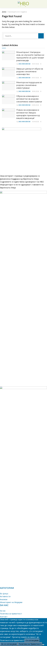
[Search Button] (41, 35)
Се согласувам (32, 640)
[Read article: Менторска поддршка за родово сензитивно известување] (8, 85)
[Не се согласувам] (43, 644)
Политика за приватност (11, 613)
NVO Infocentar (24, 64)
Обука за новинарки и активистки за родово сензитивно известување (29, 99)
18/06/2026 (35, 91)
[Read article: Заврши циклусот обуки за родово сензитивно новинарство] (8, 72)
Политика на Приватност (30, 644)
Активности (5, 596)
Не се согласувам (9, 644)
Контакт (3, 616)
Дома (4, 12)
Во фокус (4, 593)
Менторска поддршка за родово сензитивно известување (29, 85)
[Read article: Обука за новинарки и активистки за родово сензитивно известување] (8, 99)
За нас (3, 611)
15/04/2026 (35, 122)
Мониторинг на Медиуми (11, 602)
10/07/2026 (35, 64)
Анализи (3, 599)
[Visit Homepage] (23, 4)
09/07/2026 (35, 78)
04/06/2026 (35, 105)
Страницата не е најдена (17, 12)
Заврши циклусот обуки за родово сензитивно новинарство (29, 71)
